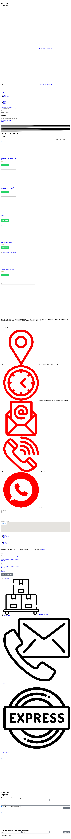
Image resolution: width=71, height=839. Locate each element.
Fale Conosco (6, 96)
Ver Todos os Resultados (6, 120)
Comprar (5, 164)
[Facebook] (2, 88)
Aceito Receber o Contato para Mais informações (13, 806)
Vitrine (4, 95)
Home (4, 92)
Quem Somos (6, 94)
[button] (35, 99)
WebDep (43, 549)
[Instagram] (6, 88)
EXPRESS (3, 121)
